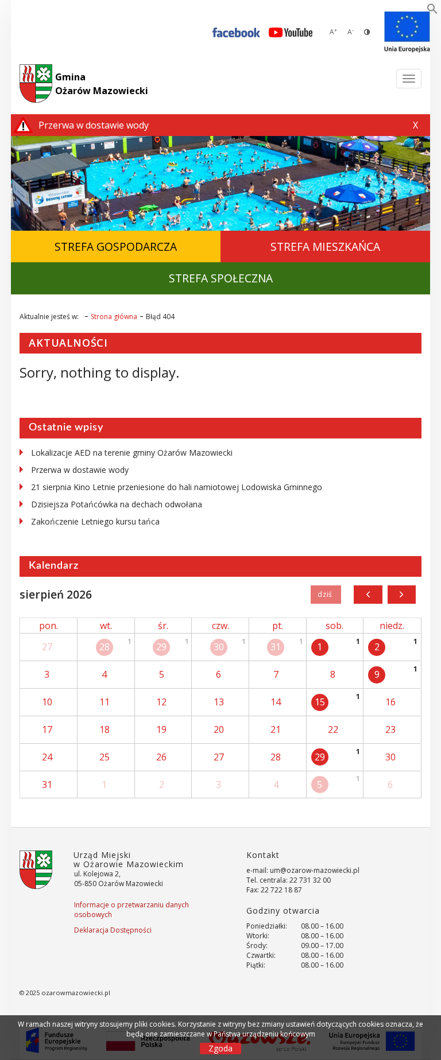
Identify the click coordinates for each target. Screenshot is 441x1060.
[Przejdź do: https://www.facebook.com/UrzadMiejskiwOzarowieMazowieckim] (236, 32)
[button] (432, 11)
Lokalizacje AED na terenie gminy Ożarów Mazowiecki (132, 452)
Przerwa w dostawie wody (80, 469)
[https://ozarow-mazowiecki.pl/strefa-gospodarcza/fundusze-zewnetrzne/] (407, 32)
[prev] (368, 594)
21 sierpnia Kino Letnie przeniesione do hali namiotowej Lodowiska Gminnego (176, 487)
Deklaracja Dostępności (113, 930)
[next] (402, 594)
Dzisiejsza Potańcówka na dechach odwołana (116, 504)
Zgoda (220, 1048)
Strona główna (114, 316)
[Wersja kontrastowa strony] (367, 32)
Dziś (326, 594)
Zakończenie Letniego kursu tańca (95, 521)
